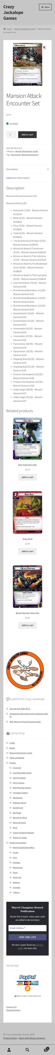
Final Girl (17, 767)
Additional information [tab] (18, 177)
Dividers (16, 862)
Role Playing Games (22, 787)
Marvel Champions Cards (25, 29)
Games (13, 762)
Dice (15, 857)
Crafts (12, 743)
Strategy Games (20, 792)
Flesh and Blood (17, 757)
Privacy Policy (10, 1038)
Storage (16, 887)
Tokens (16, 892)
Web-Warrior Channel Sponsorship (25, 721)
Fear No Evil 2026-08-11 (20, 708)
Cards (15, 852)
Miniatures (18, 867)
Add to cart (27, 134)
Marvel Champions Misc (23, 847)
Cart (42, 1047)
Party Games (18, 783)
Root (15, 827)
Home (9, 29)
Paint (15, 872)
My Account (9, 1050)
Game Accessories (18, 842)
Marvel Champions (30, 154)
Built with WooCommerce (32, 1038)
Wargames (18, 797)
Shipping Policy (13, 1010)
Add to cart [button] (27, 477)
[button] (44, 47)
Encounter (16, 154)
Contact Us (11, 1007)
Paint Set (17, 877)
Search (27, 1050)
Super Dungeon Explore (23, 832)
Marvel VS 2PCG (20, 817)
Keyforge (17, 812)
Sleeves (16, 882)
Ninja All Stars (19, 822)
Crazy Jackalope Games (13, 12)
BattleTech (18, 807)
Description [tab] (12, 169)
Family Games (19, 778)
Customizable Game (22, 773)
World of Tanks (20, 837)
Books (12, 748)
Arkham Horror (19, 802)
